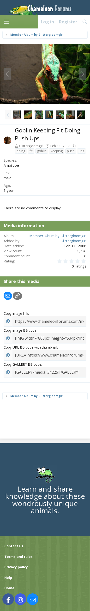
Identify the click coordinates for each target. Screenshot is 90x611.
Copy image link (16, 313)
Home (9, 588)
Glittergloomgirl (31, 146)
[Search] (85, 21)
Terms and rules (18, 556)
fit (31, 151)
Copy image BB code (20, 330)
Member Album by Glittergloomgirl (57, 235)
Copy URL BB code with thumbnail (30, 347)
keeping (57, 151)
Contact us (13, 546)
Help (8, 577)
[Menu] (6, 22)
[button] (8, 114)
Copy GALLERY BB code (22, 364)
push (70, 151)
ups (81, 151)
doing (21, 151)
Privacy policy (16, 567)
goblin (41, 151)
